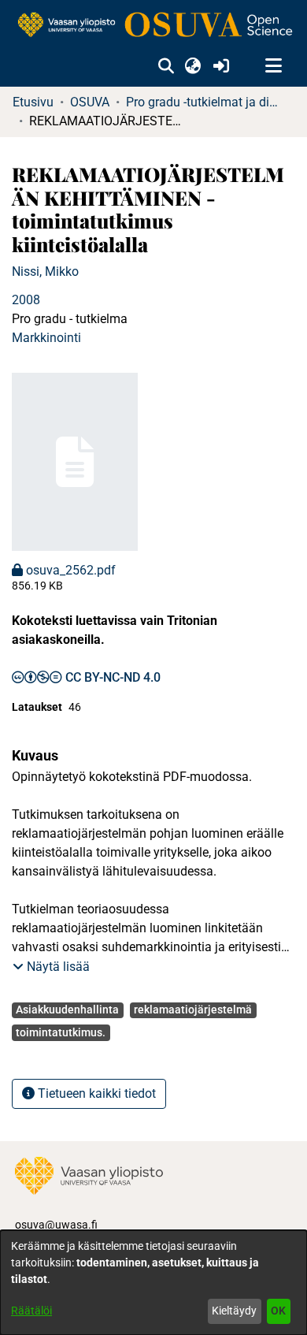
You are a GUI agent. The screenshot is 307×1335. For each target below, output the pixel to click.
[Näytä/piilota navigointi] (273, 66)
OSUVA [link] (89, 102)
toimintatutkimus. (60, 1032)
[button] (166, 66)
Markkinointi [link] (46, 337)
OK (278, 1310)
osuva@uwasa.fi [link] (56, 1224)
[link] (153, 25)
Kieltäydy (234, 1310)
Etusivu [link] (33, 102)
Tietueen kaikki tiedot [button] (95, 1093)
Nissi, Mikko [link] (45, 271)
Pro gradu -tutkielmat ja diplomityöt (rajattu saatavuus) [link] (204, 102)
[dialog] (153, 1282)
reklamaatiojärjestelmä (193, 1009)
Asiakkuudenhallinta (67, 1009)
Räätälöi (31, 1310)
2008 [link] (26, 299)
